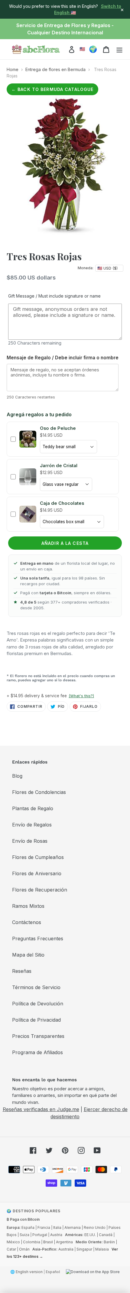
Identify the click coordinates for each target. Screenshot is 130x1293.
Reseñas (21, 971)
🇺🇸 (82, 49)
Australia (65, 1249)
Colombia (31, 1242)
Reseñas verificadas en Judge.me (41, 1109)
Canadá (105, 1234)
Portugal (39, 1234)
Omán (24, 1249)
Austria (56, 1234)
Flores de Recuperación (39, 890)
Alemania (72, 1227)
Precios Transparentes (38, 1036)
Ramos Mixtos (28, 906)
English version (29, 1272)
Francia (43, 1227)
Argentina (64, 1242)
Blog (17, 776)
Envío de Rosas (29, 841)
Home (12, 69)
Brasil (48, 1242)
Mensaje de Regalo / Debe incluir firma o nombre (63, 358)
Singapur (84, 1249)
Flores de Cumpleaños (38, 857)
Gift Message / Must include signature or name (54, 295)
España (27, 1227)
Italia (57, 1227)
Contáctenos (26, 922)
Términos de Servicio (36, 987)
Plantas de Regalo (32, 808)
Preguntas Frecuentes (37, 938)
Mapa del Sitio (28, 955)
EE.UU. (90, 1234)
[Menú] (119, 49)
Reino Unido (95, 1227)
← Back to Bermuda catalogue (52, 89)
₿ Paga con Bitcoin (23, 1219)
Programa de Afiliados (37, 1052)
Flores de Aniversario (36, 873)
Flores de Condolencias (39, 792)
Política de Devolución (37, 1004)
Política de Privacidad (36, 1020)
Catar (11, 1249)
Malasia (102, 1249)
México (13, 1242)
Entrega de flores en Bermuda (55, 69)
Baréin (109, 1242)
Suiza (24, 1234)
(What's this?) (81, 696)
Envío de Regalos (32, 825)
